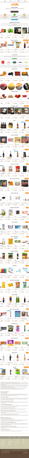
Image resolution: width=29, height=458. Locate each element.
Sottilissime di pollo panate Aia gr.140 (11, 188)
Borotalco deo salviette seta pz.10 (3, 319)
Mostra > (27, 68)
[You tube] (19, 437)
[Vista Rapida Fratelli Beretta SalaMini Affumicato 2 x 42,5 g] (20, 142)
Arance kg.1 (23, 78)
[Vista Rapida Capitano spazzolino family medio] (13, 316)
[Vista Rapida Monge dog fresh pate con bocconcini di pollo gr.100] (27, 374)
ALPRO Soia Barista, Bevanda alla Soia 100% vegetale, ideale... (3, 232)
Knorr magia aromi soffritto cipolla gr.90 (24, 261)
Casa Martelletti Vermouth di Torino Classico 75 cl (10, 362)
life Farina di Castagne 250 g (3, 289)
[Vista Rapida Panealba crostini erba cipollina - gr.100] (20, 47)
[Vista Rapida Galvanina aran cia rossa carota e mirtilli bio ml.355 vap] (27, 302)
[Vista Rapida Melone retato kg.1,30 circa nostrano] (6, 76)
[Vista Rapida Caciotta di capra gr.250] (13, 113)
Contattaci (23, 443)
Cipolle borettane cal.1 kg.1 (10, 101)
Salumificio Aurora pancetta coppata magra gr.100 (24, 145)
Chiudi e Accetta (25, 452)
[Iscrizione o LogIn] (21, 0)
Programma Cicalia (10, 442)
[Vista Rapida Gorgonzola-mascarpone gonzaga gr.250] (27, 113)
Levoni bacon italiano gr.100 (10, 144)
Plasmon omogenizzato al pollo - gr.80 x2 (17, 348)
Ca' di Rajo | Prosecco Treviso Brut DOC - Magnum (24, 159)
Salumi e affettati (17, 442)
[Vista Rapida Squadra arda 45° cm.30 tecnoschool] (27, 273)
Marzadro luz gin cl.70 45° (3, 362)
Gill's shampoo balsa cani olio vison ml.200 (10, 377)
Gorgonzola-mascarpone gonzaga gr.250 (24, 116)
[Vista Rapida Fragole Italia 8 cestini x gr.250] (20, 76)
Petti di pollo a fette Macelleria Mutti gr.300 (3, 188)
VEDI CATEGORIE (15, 11)
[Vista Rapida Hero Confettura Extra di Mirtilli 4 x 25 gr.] (13, 47)
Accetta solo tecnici (3, 452)
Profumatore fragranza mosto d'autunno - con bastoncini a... (25, 203)
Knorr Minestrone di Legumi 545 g (3, 261)
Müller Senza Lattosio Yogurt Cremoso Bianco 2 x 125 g (17, 232)
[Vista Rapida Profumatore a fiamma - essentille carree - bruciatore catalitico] (13, 200)
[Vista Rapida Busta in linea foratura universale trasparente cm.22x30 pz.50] (13, 273)
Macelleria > (26, 178)
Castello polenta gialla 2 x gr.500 (10, 290)
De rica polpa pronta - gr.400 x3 (3, 49)
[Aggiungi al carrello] (6, 37)
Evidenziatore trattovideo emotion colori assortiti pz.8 (3, 275)
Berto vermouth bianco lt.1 (24, 362)
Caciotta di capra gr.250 (10, 115)
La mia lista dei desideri (24, 441)
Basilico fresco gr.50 (9, 35)
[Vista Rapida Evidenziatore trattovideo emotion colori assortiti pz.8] (6, 273)
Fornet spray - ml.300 (24, 333)
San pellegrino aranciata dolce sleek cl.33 (10, 304)
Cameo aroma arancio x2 (24, 289)
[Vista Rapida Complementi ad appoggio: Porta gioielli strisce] (20, 200)
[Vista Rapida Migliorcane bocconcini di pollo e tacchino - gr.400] (6, 374)
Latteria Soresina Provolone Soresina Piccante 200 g (24, 217)
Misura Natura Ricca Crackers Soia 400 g (17, 246)
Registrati (23, 442)
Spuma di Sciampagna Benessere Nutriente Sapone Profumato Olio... (24, 319)
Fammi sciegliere (7, 452)
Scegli (9, 451)
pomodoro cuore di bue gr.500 (17, 101)
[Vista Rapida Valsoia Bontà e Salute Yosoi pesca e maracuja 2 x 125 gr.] (27, 229)
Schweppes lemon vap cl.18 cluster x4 (17, 304)
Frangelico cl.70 (16, 362)
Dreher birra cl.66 (16, 130)
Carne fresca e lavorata (17, 441)
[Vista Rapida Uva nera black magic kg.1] (13, 76)
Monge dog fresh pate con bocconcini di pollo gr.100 (24, 377)
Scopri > (27, 135)
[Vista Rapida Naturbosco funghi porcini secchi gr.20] (13, 258)
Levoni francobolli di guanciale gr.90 (18, 188)
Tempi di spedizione (3, 441)
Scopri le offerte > (14, 40)
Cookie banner (2, 445)
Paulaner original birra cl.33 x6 (10, 130)
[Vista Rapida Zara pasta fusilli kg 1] (20, 171)
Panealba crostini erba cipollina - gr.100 (18, 50)
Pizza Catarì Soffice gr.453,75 (17, 289)
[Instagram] (9, 437)
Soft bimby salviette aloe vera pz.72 (24, 348)
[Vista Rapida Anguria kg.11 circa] (6, 33)
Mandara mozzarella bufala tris (18, 217)
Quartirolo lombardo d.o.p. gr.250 (17, 35)
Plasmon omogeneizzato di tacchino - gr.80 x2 (3, 348)
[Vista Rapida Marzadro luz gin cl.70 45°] (6, 360)
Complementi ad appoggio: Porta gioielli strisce (17, 203)
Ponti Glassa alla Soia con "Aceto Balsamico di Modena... (17, 261)
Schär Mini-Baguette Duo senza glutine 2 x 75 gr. (10, 246)
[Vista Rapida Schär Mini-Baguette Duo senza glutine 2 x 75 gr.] (13, 244)
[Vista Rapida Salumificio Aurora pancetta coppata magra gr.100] (27, 142)
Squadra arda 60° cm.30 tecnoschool (17, 275)
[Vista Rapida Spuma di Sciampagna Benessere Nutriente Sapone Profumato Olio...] (27, 316)
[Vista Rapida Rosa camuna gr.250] (6, 113)
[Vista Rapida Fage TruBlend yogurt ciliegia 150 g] (13, 229)
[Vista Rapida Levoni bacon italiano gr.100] (13, 142)
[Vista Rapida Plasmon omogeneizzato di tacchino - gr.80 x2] (6, 345)
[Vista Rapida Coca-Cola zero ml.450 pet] (27, 47)
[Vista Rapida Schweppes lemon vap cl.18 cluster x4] (20, 302)
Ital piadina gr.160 (23, 246)
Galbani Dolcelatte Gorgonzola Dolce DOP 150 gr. (11, 217)
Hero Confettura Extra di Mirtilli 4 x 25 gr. (11, 50)
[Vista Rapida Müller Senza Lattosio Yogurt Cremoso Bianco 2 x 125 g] (20, 229)
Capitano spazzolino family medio (10, 319)
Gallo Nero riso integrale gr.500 (24, 174)
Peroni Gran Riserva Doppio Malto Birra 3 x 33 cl (3, 130)
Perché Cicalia (9, 443)
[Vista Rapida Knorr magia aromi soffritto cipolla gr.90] (27, 258)
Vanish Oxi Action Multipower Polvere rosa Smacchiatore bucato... (17, 334)
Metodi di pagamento (3, 442)
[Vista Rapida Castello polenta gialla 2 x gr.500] (13, 287)
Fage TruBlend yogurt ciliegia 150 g (10, 232)
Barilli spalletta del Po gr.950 (3, 144)
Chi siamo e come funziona (11, 441)
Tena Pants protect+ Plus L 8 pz (18, 318)
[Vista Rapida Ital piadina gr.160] (27, 244)
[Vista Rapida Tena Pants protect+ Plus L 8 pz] (20, 316)
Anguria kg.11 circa (2, 35)
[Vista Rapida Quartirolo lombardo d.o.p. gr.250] (20, 33)
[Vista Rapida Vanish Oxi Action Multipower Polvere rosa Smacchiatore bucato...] (20, 331)
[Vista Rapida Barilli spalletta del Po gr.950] (6, 142)
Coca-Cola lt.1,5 (2, 304)
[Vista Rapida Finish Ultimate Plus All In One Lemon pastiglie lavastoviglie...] (13, 331)
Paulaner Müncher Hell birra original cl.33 (24, 130)
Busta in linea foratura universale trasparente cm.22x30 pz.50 (10, 276)
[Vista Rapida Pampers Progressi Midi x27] (13, 345)
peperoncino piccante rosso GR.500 (24, 101)
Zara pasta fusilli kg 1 (17, 173)
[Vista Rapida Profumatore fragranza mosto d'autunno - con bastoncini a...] (27, 200)
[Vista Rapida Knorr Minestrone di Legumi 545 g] (6, 258)
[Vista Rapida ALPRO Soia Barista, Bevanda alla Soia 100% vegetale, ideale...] (6, 229)
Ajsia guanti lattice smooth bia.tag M (3, 333)
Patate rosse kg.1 (2, 101)
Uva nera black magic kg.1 (10, 78)
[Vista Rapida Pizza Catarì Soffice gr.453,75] (20, 287)
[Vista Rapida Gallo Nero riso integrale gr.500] (27, 171)
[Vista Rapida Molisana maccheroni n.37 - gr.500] (13, 171)
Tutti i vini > (26, 149)
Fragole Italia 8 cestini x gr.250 (18, 78)
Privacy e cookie (3, 444)
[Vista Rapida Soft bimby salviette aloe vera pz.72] (27, 345)
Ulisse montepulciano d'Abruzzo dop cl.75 (3, 159)
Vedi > (27, 207)
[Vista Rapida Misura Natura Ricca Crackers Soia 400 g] (20, 244)
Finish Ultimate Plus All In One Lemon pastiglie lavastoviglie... (10, 333)
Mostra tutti (14, 66)
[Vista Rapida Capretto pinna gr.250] (20, 113)
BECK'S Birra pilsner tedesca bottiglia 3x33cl (24, 35)
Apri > (27, 91)
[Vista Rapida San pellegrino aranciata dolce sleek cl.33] (13, 302)
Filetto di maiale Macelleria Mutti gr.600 (24, 188)
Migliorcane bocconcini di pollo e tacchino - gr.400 (3, 377)
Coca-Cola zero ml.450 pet (24, 49)
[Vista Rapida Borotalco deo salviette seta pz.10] (6, 316)
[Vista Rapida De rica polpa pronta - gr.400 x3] (6, 47)
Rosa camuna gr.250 (3, 115)
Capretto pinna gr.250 (17, 115)
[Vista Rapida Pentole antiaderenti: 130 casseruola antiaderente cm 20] (6, 200)
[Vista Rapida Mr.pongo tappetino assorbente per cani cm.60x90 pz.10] (20, 374)
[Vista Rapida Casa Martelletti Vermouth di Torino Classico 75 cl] (13, 360)
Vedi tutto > (26, 251)
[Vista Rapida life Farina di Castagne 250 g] (6, 287)
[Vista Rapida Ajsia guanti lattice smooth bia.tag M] (6, 331)
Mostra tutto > (26, 367)
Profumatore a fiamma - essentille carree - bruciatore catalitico (10, 203)
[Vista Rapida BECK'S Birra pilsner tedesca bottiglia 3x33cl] (27, 33)
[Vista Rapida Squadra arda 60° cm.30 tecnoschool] (20, 273)
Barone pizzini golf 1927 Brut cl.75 (10, 159)
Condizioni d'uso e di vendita (3, 443)
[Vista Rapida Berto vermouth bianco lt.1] (27, 360)
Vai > (27, 164)
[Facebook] (14, 437)
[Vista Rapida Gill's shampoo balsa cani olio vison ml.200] (13, 374)
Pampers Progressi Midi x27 (10, 347)
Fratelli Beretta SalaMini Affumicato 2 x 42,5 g (17, 145)
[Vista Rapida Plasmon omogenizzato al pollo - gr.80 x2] (20, 345)
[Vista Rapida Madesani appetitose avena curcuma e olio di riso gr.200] (6, 244)
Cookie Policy (5, 451)
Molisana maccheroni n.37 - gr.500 (10, 174)
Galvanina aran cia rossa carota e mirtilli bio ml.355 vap (24, 304)
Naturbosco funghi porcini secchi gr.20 (10, 261)
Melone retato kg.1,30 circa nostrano (3, 78)
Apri (27, 236)
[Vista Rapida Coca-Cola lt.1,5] (6, 302)
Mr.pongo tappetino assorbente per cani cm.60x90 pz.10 (18, 377)
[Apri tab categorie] (5, 1)
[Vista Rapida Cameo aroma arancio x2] (27, 287)
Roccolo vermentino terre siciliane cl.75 (17, 159)
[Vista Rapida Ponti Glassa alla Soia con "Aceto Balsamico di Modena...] (20, 258)
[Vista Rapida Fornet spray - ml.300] (27, 331)
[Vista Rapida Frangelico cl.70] (20, 360)
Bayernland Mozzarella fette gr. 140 (4, 217)
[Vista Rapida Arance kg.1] (27, 76)
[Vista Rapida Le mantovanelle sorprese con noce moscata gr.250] (6, 171)
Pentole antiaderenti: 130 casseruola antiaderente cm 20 (3, 203)
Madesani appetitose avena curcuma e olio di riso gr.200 (3, 246)
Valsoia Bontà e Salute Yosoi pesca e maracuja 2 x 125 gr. (24, 232)
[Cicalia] (14, 4)
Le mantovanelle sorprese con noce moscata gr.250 (3, 174)
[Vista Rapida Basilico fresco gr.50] (13, 33)
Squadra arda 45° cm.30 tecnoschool (24, 275)
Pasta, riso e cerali (17, 443)
